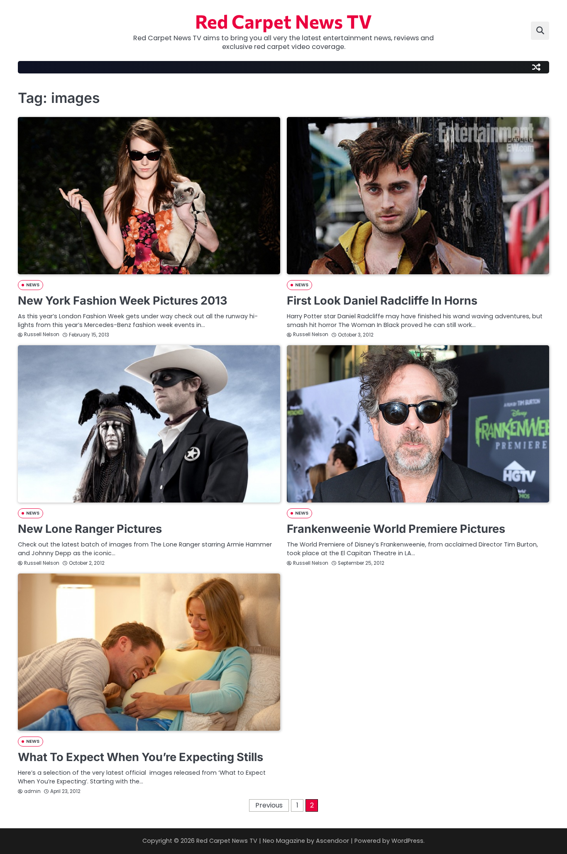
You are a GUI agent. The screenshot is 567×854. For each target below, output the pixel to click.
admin (32, 791)
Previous (269, 805)
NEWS (32, 285)
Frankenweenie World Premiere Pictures (396, 529)
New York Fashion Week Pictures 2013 (122, 300)
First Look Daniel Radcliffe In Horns (382, 300)
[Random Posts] (536, 67)
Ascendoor (332, 841)
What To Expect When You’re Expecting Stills (140, 757)
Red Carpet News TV (283, 21)
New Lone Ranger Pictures (90, 529)
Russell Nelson (41, 334)
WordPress (407, 841)
